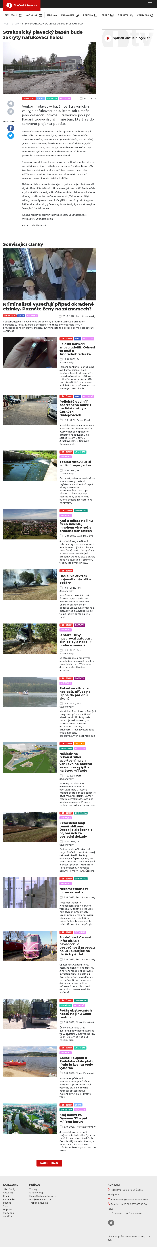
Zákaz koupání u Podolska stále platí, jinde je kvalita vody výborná (76, 1063)
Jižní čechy (11, 15)
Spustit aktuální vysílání (132, 38)
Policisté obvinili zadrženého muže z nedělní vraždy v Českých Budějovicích (75, 408)
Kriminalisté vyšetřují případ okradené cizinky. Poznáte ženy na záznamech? (48, 306)
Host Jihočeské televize (42, 1196)
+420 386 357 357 (130, 1204)
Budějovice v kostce (40, 1199)
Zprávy (15, 24)
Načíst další (49, 1163)
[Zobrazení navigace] (150, 4)
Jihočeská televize (25, 5)
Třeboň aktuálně (38, 1202)
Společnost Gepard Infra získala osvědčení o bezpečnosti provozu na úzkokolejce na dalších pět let (77, 945)
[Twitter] (111, 1222)
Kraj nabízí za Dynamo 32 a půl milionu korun (73, 1118)
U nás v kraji (36, 1192)
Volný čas (143, 15)
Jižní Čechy (9, 1189)
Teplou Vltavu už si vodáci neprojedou (75, 463)
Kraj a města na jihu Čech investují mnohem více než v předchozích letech (76, 526)
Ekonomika (67, 15)
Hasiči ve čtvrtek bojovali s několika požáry (75, 579)
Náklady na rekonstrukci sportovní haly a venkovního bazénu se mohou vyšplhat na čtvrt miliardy (75, 762)
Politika (88, 15)
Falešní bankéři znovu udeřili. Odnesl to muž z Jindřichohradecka (77, 349)
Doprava (123, 15)
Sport (105, 15)
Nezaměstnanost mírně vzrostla (73, 890)
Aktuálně (31, 15)
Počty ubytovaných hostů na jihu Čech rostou (75, 1014)
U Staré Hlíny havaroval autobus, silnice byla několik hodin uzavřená (75, 640)
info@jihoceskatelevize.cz (133, 1199)
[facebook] (10, 128)
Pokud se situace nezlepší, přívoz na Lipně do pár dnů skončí (74, 693)
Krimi (49, 15)
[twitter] (10, 135)
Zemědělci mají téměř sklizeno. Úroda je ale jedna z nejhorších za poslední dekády (75, 829)
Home (5, 24)
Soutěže (7, 1216)
